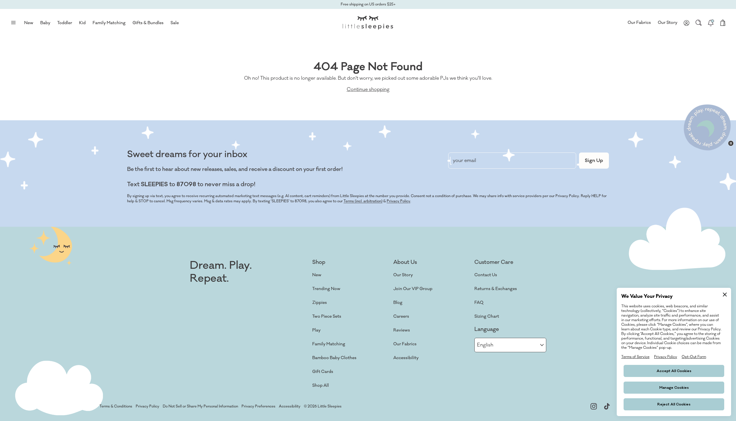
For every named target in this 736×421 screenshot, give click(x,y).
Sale (174, 23)
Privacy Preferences (258, 406)
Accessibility (406, 358)
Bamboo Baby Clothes (334, 358)
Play (316, 330)
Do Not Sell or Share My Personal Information (200, 406)
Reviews (401, 330)
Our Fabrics (639, 22)
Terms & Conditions (115, 406)
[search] (699, 23)
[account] (686, 23)
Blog (397, 302)
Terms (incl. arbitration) (363, 201)
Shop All (320, 385)
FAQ (478, 302)
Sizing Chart (486, 316)
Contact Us (485, 275)
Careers (401, 316)
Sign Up (594, 160)
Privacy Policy (398, 201)
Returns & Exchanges (495, 289)
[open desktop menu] (13, 23)
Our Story (667, 22)
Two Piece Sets (326, 316)
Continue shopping (368, 89)
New (316, 275)
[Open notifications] (710, 22)
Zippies (319, 302)
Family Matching (328, 344)
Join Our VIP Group (412, 289)
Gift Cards (322, 371)
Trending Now (326, 289)
